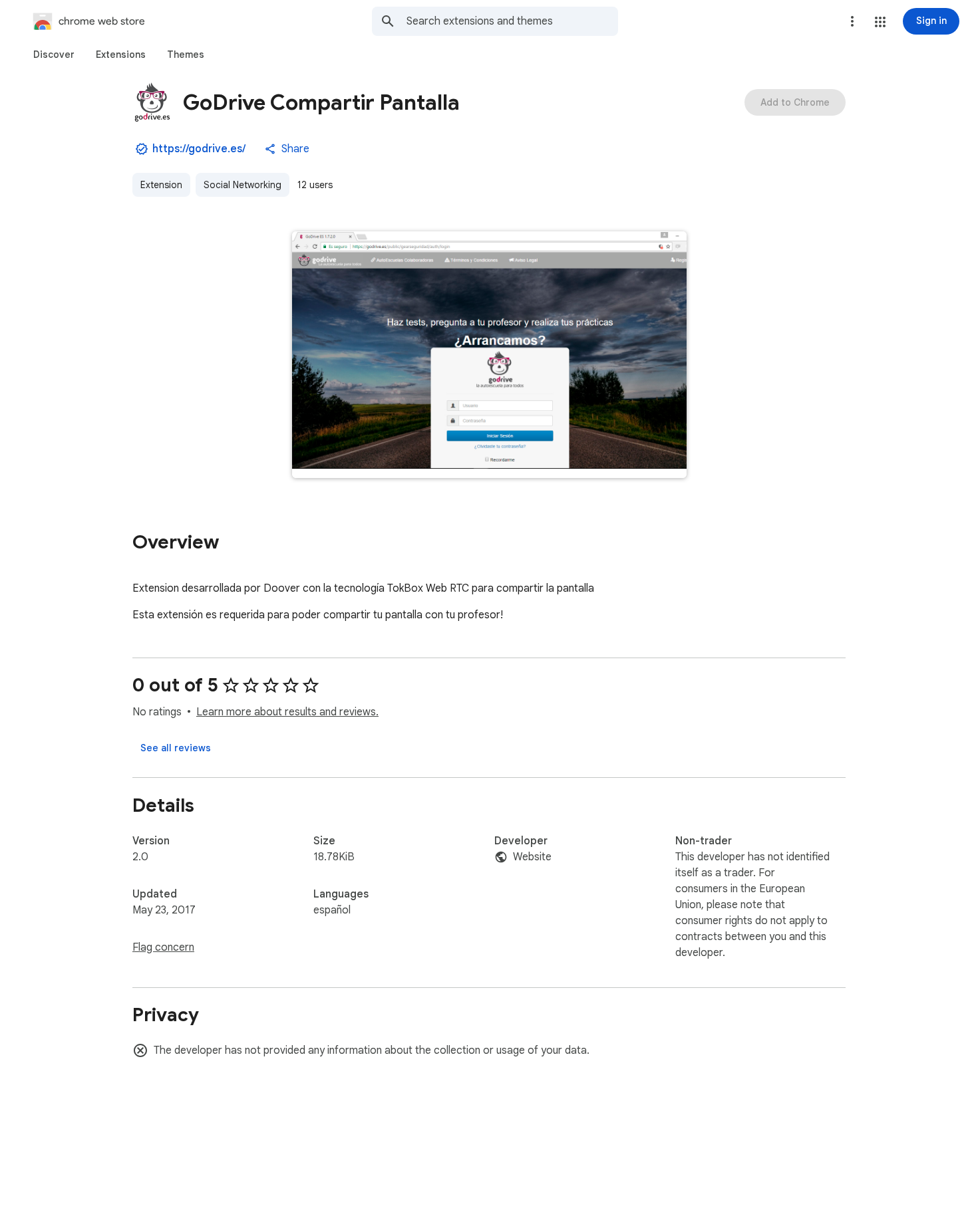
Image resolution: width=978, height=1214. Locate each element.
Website (532, 857)
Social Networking (242, 185)
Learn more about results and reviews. (287, 712)
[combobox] (512, 21)
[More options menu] (852, 21)
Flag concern (163, 947)
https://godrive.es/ (198, 149)
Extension (161, 185)
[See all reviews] (175, 748)
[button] (880, 22)
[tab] (54, 54)
